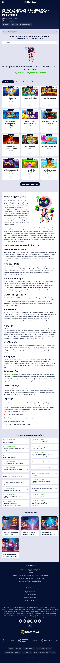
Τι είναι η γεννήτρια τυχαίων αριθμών (29, 581)
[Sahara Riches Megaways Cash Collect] (11, 121)
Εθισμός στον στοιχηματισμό (41, 657)
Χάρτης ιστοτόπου (29, 660)
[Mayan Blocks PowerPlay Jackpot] (30, 168)
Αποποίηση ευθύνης (29, 657)
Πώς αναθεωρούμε (29, 597)
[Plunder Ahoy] (30, 145)
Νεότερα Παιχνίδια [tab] (23, 81)
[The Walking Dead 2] (49, 97)
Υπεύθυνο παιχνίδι (53, 657)
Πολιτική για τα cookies (19, 657)
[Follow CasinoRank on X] (27, 621)
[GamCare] (45, 640)
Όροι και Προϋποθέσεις (8, 657)
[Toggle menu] (2, 2)
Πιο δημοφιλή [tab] (9, 81)
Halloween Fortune (10, 373)
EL (29, 625)
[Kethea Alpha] (34, 640)
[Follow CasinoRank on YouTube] (31, 621)
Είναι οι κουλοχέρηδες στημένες (29, 570)
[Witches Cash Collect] (30, 97)
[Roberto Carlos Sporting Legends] (30, 121)
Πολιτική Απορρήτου (29, 594)
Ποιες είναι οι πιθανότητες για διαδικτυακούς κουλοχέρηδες (29, 575)
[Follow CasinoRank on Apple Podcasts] (39, 621)
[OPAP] (11, 640)
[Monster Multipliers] (49, 145)
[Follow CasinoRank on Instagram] (24, 621)
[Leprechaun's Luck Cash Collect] (49, 168)
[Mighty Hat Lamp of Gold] (11, 168)
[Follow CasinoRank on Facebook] (20, 621)
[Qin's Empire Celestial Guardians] (49, 121)
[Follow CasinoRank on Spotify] (35, 621)
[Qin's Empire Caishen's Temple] (11, 145)
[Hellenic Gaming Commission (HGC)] (3, 640)
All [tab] (34, 81)
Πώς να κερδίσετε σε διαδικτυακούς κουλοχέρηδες (29, 578)
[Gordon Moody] (23, 640)
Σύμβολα (29, 572)
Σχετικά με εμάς (29, 592)
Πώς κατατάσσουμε (30, 600)
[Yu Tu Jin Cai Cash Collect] (11, 97)
